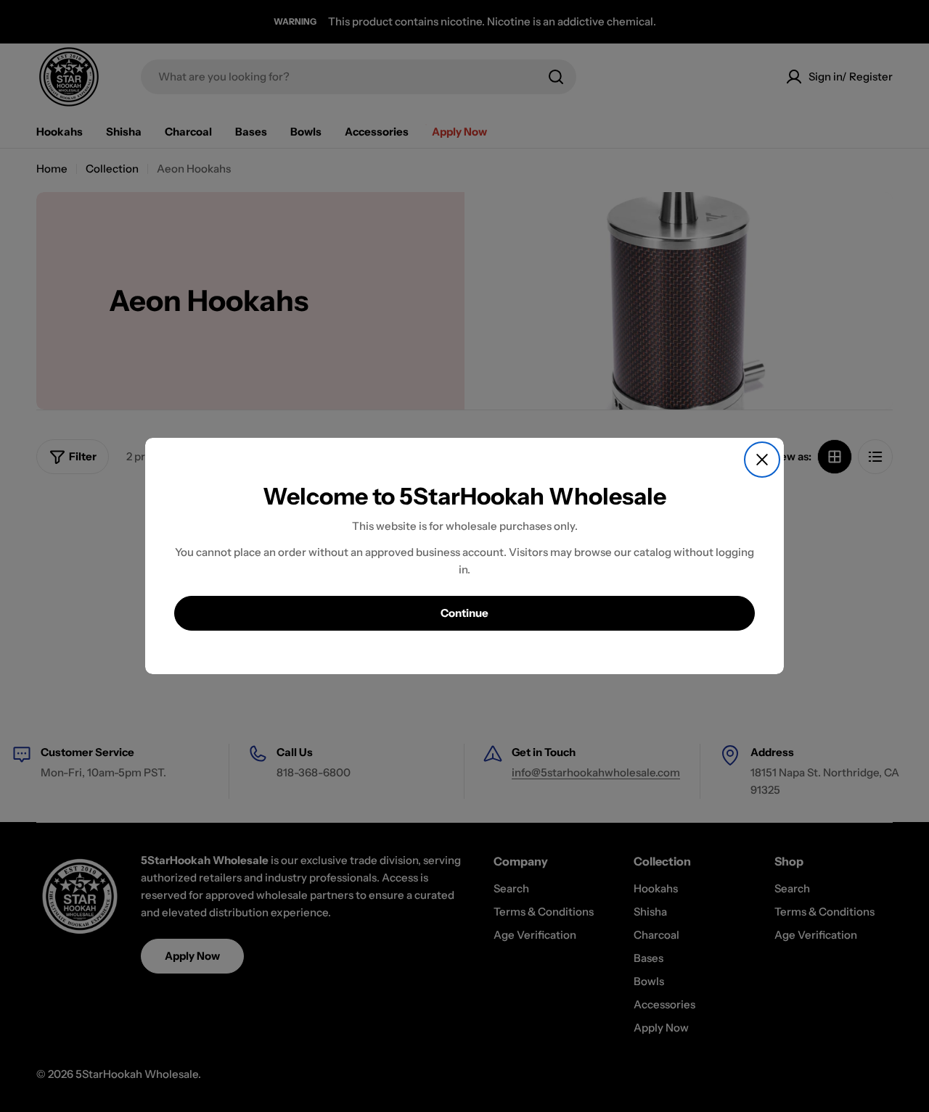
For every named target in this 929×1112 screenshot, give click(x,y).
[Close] (762, 459)
